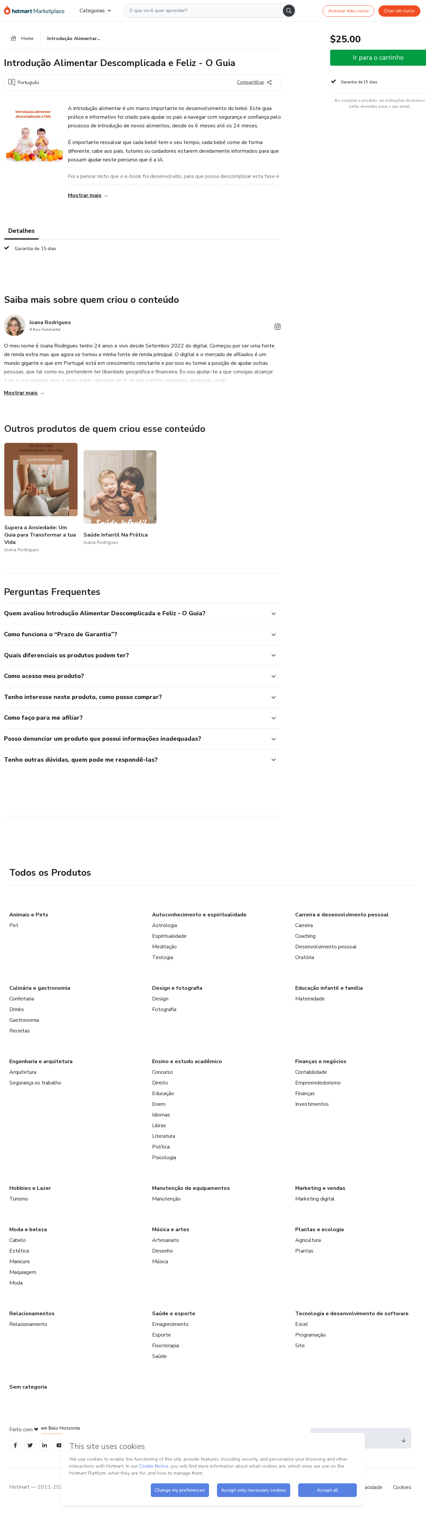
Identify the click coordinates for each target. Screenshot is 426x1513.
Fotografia (164, 1009)
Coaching (305, 936)
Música (160, 1261)
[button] (135, 613)
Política (161, 1147)
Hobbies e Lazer (30, 1188)
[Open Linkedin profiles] (45, 1445)
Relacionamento (28, 1324)
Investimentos (312, 1104)
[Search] (289, 11)
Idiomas (161, 1114)
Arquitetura (22, 1072)
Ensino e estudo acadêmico (187, 1061)
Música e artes (170, 1229)
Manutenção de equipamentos (191, 1188)
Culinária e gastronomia (39, 988)
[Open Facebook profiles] (15, 1445)
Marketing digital (315, 1199)
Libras (159, 1125)
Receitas (19, 1030)
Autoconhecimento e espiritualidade (199, 914)
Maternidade (310, 998)
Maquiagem (22, 1272)
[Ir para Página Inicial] (36, 10)
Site (300, 1345)
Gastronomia (24, 1020)
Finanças (305, 1093)
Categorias (92, 10)
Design (160, 998)
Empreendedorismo (318, 1082)
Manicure (19, 1261)
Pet (13, 925)
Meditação (164, 946)
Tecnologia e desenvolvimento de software (352, 1313)
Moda (16, 1283)
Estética (19, 1251)
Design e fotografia (177, 988)
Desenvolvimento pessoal (326, 946)
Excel (301, 1324)
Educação (163, 1093)
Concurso (162, 1072)
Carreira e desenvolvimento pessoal (342, 914)
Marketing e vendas (320, 1188)
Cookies (402, 1487)
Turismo (18, 1199)
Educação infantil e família (329, 988)
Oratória (304, 957)
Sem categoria (28, 1387)
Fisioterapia (165, 1345)
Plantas (304, 1251)
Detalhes (21, 231)
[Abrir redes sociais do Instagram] (277, 327)
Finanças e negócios (320, 1061)
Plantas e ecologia (319, 1229)
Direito (160, 1082)
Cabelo (17, 1240)
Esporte (161, 1335)
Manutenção (166, 1199)
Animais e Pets (28, 914)
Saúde (159, 1356)
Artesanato (165, 1240)
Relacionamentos (32, 1313)
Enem (158, 1104)
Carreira (304, 925)
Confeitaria (21, 998)
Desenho (162, 1251)
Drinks (16, 1009)
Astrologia (164, 925)
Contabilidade (311, 1072)
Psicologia (164, 1157)
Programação (310, 1335)
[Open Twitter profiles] (30, 1445)
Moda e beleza (28, 1229)
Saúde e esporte (173, 1313)
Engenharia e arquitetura (41, 1061)
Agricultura (308, 1240)
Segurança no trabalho (35, 1082)
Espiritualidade (169, 936)
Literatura (163, 1136)
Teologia (162, 957)
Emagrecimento (170, 1324)
